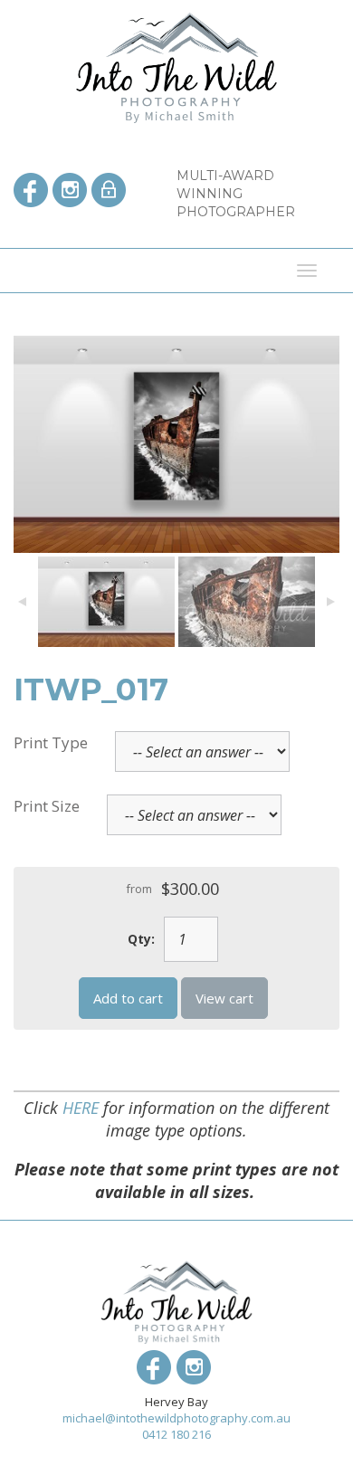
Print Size (47, 805)
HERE (80, 1107)
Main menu (27, 270)
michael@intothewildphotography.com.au (176, 1418)
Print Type (51, 742)
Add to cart (128, 998)
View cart (224, 998)
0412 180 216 (176, 1434)
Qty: (141, 938)
